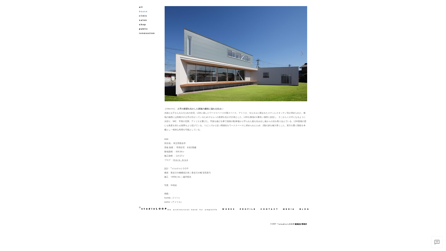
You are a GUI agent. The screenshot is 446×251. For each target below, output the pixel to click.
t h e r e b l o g (180, 160)
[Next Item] (302, 53)
